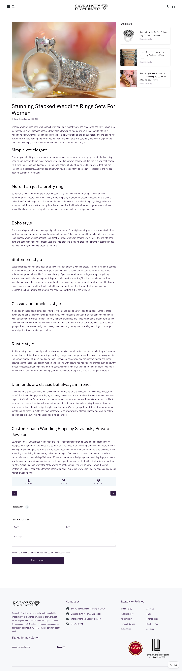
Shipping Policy (126, 613)
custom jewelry (102, 441)
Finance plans (152, 618)
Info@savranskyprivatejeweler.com (86, 618)
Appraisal (150, 628)
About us (150, 608)
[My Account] (167, 6)
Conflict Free (152, 623)
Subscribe (61, 647)
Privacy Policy (126, 618)
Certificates (125, 628)
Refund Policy (126, 608)
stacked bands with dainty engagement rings (33, 278)
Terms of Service (127, 623)
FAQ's (148, 613)
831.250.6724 (77, 623)
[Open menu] (8, 6)
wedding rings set (28, 126)
